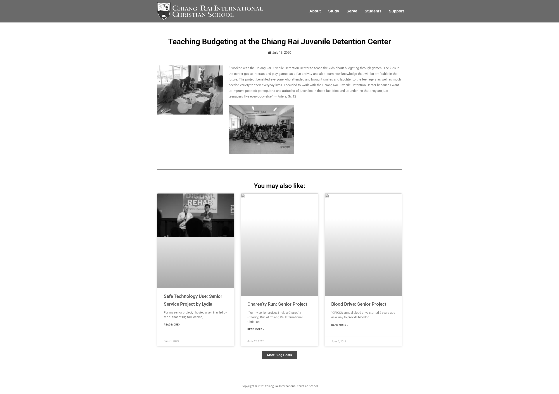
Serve (352, 11)
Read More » (172, 324)
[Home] (209, 11)
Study (333, 11)
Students (373, 11)
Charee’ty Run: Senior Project (277, 304)
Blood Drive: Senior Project (358, 304)
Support (396, 11)
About (315, 11)
